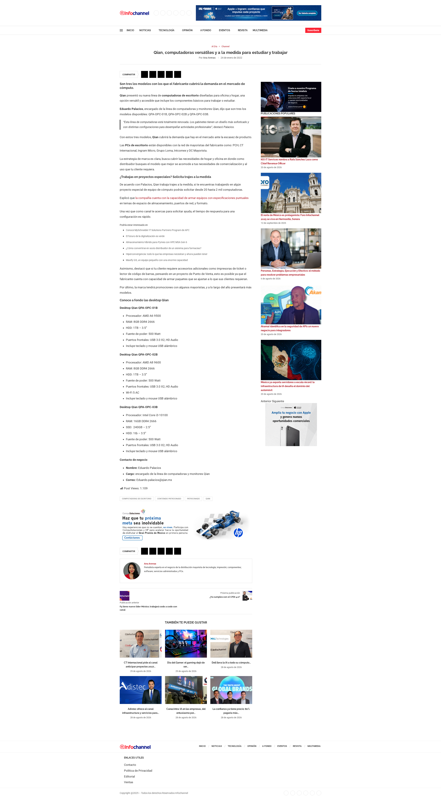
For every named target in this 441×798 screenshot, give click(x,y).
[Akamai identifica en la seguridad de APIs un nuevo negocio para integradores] (291, 304)
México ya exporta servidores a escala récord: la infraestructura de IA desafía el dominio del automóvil (288, 386)
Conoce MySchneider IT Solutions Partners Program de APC (157, 230)
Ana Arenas (209, 57)
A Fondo (205, 30)
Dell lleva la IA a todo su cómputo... (231, 662)
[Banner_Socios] (291, 83)
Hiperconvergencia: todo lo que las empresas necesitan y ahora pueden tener (166, 254)
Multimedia (260, 30)
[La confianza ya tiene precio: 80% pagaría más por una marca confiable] (231, 690)
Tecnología (166, 30)
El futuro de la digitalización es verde (145, 236)
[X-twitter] (292, 793)
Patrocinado (193, 499)
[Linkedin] (175, 13)
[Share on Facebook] (144, 74)
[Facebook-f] (286, 793)
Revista (243, 30)
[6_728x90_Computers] (258, 7)
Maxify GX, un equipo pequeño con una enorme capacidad (157, 260)
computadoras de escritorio (136, 499)
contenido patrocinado (169, 499)
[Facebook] (156, 13)
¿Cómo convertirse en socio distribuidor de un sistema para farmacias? (163, 248)
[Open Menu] (121, 30)
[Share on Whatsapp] (169, 74)
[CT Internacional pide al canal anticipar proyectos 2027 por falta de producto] (141, 644)
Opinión (187, 30)
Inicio (130, 30)
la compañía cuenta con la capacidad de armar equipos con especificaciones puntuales (192, 198)
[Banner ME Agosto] (186, 509)
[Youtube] (182, 13)
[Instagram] (169, 13)
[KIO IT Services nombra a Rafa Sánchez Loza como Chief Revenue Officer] (291, 137)
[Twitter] (162, 13)
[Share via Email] (177, 74)
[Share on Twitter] (152, 74)
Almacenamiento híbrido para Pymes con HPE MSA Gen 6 (156, 242)
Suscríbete (313, 30)
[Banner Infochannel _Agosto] (291, 404)
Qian (208, 499)
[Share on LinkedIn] (161, 74)
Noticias (145, 30)
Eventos (224, 30)
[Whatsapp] (189, 13)
